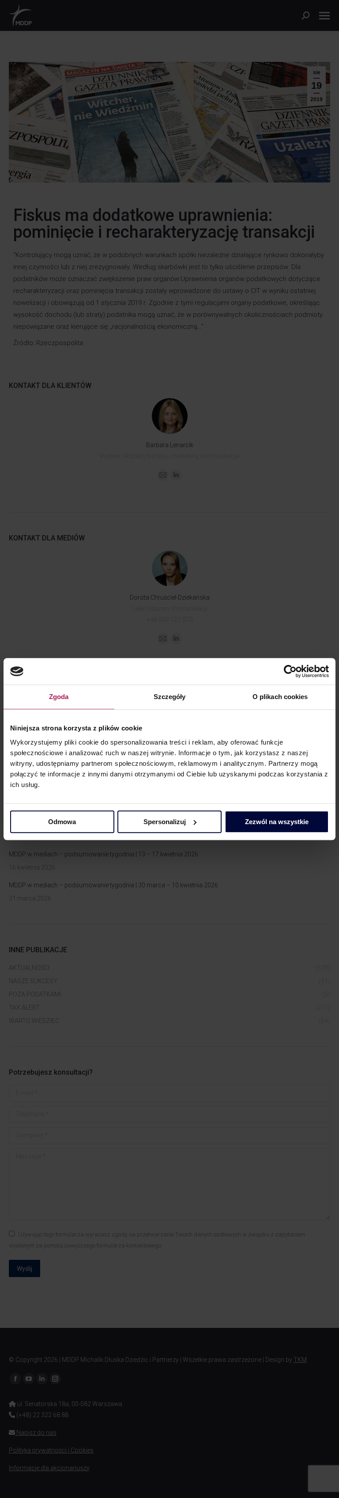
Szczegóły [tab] (170, 696)
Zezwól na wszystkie (277, 821)
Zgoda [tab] (59, 696)
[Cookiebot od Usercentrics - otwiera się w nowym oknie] (290, 671)
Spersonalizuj (164, 821)
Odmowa (62, 821)
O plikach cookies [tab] (280, 696)
